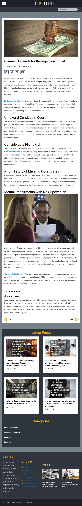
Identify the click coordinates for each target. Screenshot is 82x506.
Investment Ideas (11, 427)
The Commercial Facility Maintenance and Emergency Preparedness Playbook (57, 363)
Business (7, 442)
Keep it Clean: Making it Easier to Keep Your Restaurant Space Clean (49, 484)
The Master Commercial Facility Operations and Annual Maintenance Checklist (20, 363)
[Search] (78, 9)
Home (25, 474)
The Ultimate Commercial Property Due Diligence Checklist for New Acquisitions (60, 403)
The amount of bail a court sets (15, 274)
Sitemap (29, 502)
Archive (26, 467)
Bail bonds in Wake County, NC (15, 101)
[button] (4, 3)
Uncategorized (28, 483)
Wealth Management (12, 432)
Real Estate (8, 437)
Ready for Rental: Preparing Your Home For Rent (70, 484)
